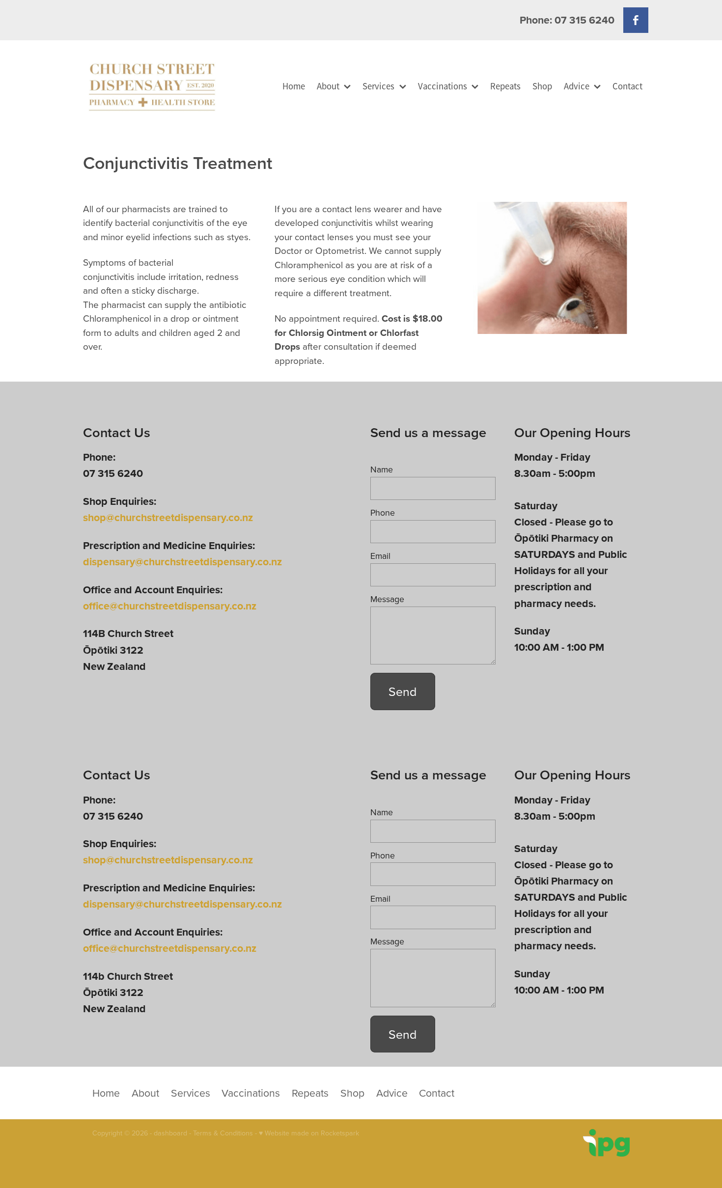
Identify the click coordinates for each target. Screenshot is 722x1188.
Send (403, 691)
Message (387, 599)
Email (380, 556)
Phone (382, 512)
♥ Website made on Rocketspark (309, 1133)
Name (381, 469)
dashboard (170, 1133)
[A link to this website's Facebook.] (635, 19)
